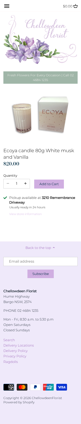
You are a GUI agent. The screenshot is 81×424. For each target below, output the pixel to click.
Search (9, 340)
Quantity (10, 175)
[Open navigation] (6, 6)
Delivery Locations (18, 345)
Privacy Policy (14, 356)
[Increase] (25, 183)
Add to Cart (49, 184)
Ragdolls (10, 362)
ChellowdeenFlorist (47, 398)
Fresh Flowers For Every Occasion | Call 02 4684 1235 (40, 77)
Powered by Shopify (18, 402)
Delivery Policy (15, 351)
